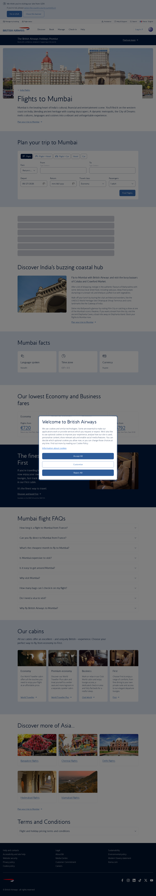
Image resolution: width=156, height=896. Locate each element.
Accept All (78, 456)
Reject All (78, 473)
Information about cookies (54, 448)
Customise (78, 464)
